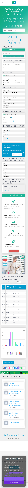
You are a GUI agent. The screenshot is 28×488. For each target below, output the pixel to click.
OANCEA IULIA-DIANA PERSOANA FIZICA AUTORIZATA (15, 413)
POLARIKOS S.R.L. (14, 422)
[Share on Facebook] (6, 368)
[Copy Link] (24, 368)
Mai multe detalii (14, 250)
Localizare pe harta (8, 362)
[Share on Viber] (18, 368)
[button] (3, 445)
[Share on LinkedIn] (11, 368)
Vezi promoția (17, 154)
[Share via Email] (4, 368)
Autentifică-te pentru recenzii (14, 56)
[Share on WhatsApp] (21, 368)
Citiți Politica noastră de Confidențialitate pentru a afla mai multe (13, 473)
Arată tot (7, 190)
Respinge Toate (14, 482)
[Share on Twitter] (16, 368)
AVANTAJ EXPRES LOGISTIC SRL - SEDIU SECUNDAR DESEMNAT (15, 403)
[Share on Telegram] (13, 368)
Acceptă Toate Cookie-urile (14, 479)
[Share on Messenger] (9, 368)
